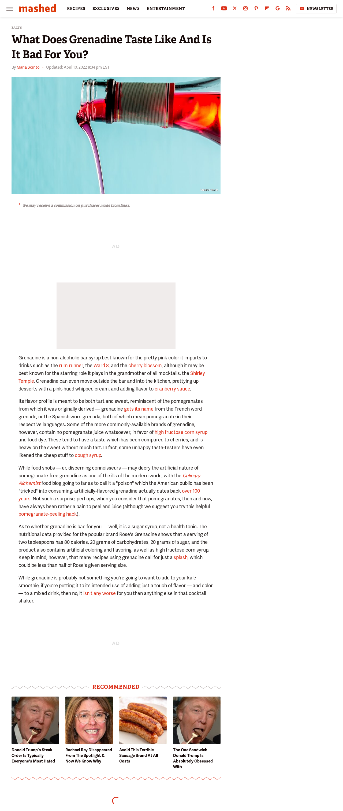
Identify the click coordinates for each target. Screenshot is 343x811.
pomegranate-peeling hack (47, 514)
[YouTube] (224, 9)
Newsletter (320, 8)
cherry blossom (145, 365)
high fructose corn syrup (181, 432)
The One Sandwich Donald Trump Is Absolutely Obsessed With (193, 758)
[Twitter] (235, 9)
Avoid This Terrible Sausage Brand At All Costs (138, 755)
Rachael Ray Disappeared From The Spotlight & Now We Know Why (88, 755)
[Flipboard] (267, 9)
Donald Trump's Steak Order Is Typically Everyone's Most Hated (33, 755)
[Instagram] (245, 9)
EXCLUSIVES (106, 8)
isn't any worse (99, 593)
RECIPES (76, 8)
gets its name (139, 409)
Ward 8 (101, 365)
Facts (17, 27)
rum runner (71, 365)
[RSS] (288, 9)
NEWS (133, 8)
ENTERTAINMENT (166, 8)
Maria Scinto (28, 67)
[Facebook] (213, 9)
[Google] (277, 9)
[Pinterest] (256, 9)
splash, (181, 557)
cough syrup (88, 455)
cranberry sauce (172, 389)
